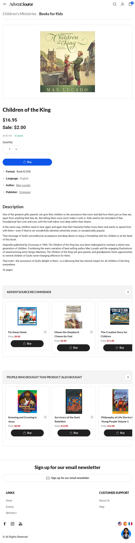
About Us (104, 500)
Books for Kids (51, 14)
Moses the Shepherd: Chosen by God (66, 334)
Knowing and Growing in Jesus (22, 419)
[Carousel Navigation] (67, 292)
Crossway (25, 192)
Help (101, 506)
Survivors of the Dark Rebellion (67, 419)
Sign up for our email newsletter (70, 478)
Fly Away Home (17, 332)
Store (9, 500)
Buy (29, 162)
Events (10, 506)
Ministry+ (11, 512)
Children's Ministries (20, 14)
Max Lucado (23, 185)
